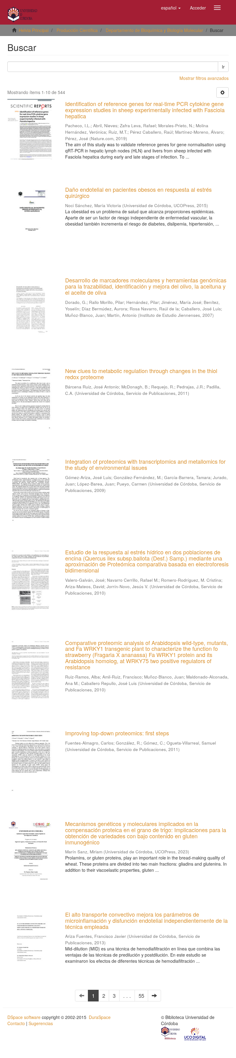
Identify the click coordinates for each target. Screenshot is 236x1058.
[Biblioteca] (171, 1034)
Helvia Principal (34, 30)
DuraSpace (100, 1017)
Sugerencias (41, 1023)
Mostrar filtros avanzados (204, 78)
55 (141, 995)
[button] (170, 7)
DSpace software (24, 1017)
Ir (223, 67)
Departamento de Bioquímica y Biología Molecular (154, 30)
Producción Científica (77, 30)
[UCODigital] (195, 1034)
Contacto (16, 1023)
